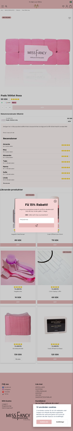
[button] (55, 201)
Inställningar (60, 422)
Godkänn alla (44, 422)
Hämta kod (36, 225)
